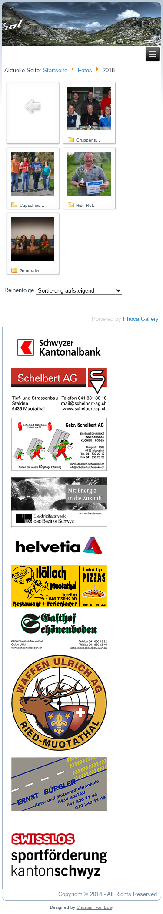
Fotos (85, 70)
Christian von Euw (94, 907)
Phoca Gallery (141, 319)
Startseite (55, 70)
